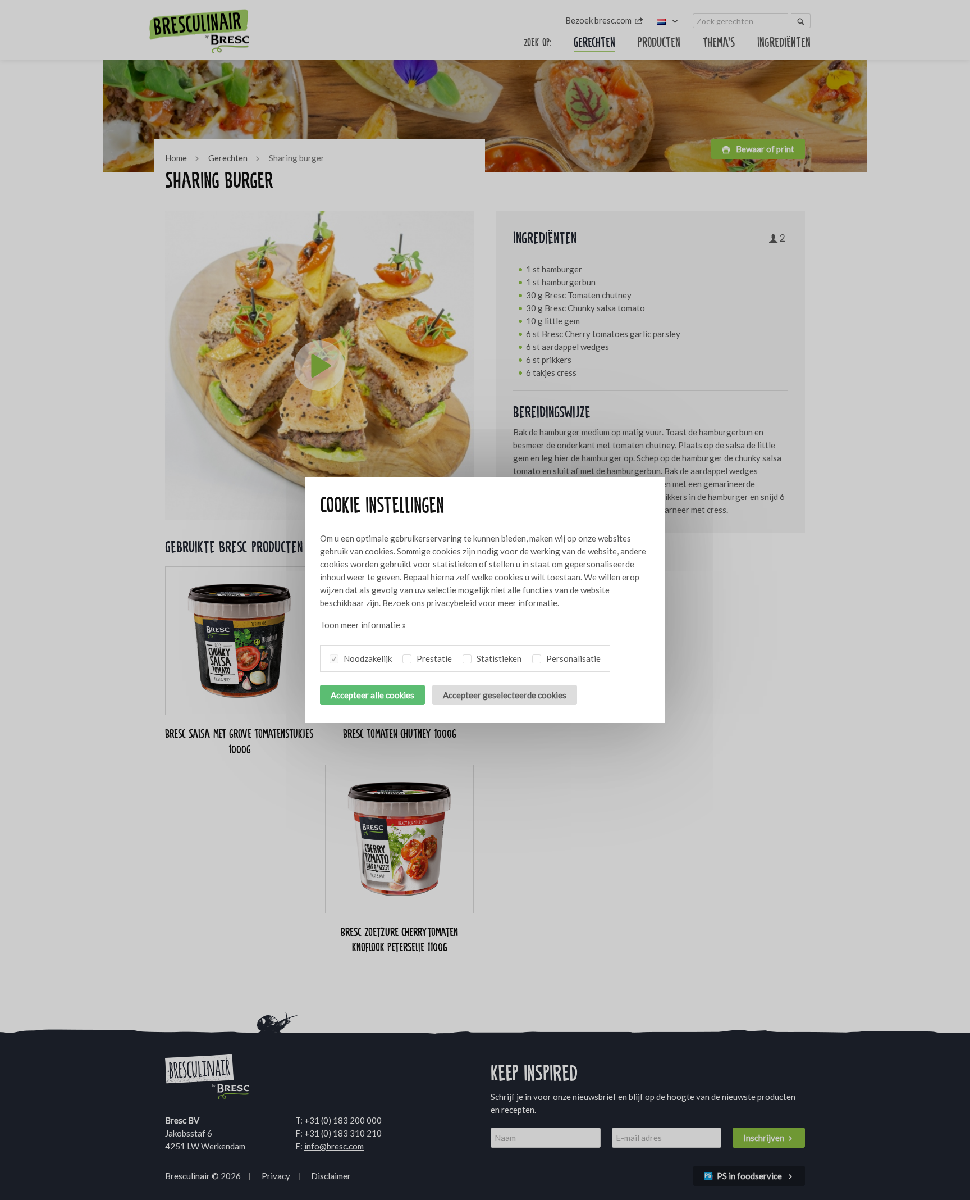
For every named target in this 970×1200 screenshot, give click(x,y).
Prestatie (433, 658)
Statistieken (498, 658)
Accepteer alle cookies (372, 695)
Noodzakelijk (367, 658)
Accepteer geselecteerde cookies (504, 695)
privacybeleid (452, 603)
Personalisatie (573, 658)
